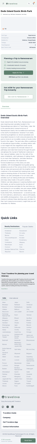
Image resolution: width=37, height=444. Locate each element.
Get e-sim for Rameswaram (17, 97)
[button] (18, 413)
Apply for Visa (17, 73)
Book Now (28, 440)
